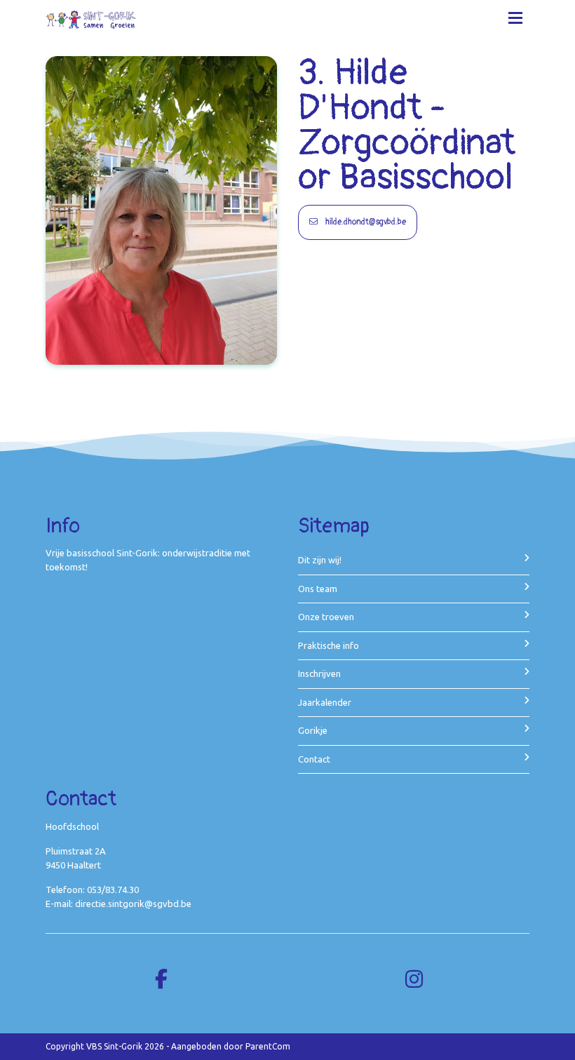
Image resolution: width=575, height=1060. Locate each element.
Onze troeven (326, 617)
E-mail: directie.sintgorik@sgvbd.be (118, 903)
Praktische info (328, 645)
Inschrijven (319, 673)
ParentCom (267, 1046)
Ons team (317, 588)
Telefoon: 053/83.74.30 (92, 889)
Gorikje (312, 730)
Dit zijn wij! (319, 560)
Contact (314, 759)
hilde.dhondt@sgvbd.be (364, 222)
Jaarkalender (324, 702)
